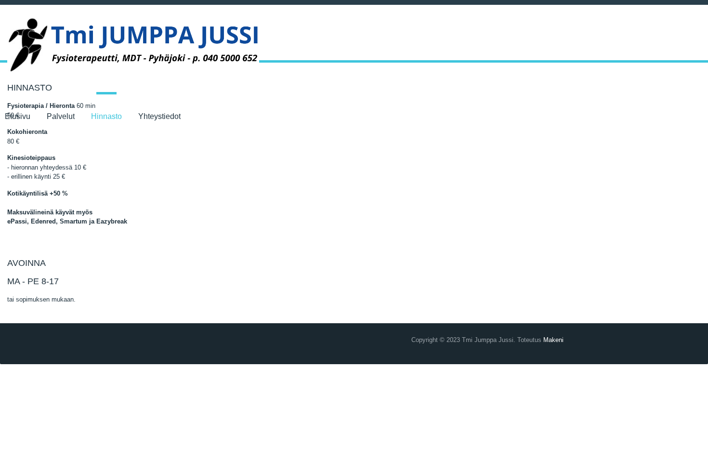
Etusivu (17, 116)
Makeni (553, 339)
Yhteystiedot (159, 116)
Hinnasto (106, 116)
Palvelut (61, 116)
